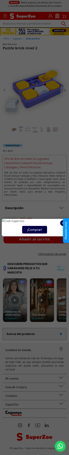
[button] (60, 446)
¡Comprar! (34, 230)
